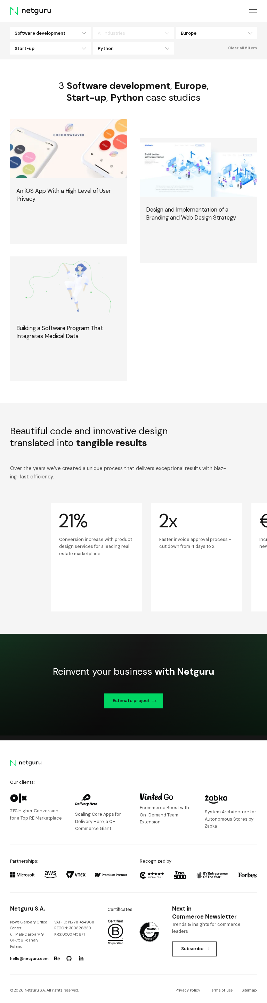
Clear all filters (242, 48)
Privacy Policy (188, 990)
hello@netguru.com (29, 958)
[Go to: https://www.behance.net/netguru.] (57, 958)
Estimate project (131, 701)
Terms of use (221, 990)
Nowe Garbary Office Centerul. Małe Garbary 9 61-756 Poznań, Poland (28, 934)
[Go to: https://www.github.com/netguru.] (69, 958)
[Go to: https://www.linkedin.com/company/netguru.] (81, 958)
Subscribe (192, 949)
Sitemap (249, 990)
